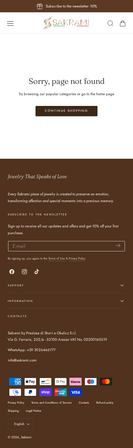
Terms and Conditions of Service (51, 402)
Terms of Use (57, 258)
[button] (10, 23)
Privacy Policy (77, 258)
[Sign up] (118, 246)
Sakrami (26, 437)
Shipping (13, 410)
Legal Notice (33, 410)
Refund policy (104, 402)
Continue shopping (66, 111)
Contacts (84, 402)
